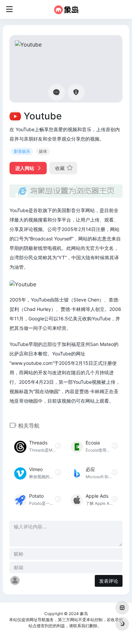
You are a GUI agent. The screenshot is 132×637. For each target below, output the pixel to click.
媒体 (43, 151)
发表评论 (108, 581)
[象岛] (66, 9)
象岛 (84, 613)
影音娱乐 (22, 151)
